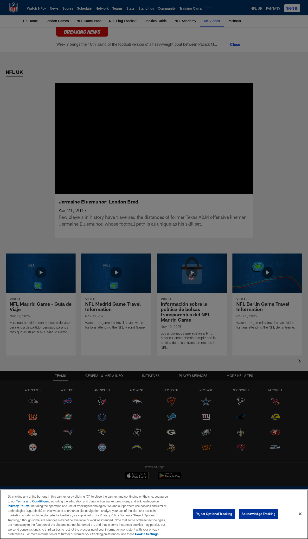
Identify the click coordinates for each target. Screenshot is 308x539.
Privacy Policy (18, 506)
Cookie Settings (147, 534)
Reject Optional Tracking (214, 514)
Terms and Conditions (32, 501)
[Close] (300, 514)
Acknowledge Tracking (259, 514)
